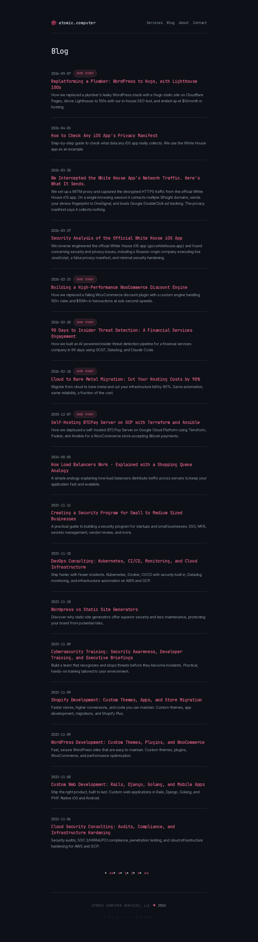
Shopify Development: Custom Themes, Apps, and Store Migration (126, 700)
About (184, 22)
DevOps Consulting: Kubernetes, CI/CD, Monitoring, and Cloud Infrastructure (124, 564)
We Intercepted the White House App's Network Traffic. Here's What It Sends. (125, 181)
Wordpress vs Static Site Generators (94, 609)
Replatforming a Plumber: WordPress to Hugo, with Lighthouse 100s (124, 84)
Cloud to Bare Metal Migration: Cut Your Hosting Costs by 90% (125, 379)
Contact (200, 22)
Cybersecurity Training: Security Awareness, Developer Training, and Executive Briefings (116, 654)
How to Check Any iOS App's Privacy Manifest (104, 135)
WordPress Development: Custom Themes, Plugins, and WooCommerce (128, 742)
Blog (171, 22)
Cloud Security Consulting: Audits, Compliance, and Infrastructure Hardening (113, 829)
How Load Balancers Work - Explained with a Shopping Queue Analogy (121, 467)
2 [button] (132, 873)
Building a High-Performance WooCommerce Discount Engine (119, 287)
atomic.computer (77, 23)
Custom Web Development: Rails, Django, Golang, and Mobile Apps (128, 784)
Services (155, 22)
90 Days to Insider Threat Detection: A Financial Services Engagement (121, 333)
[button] (111, 873)
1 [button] (126, 873)
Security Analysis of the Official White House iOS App (116, 238)
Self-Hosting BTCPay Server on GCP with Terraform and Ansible (125, 422)
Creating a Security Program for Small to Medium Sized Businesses (116, 516)
